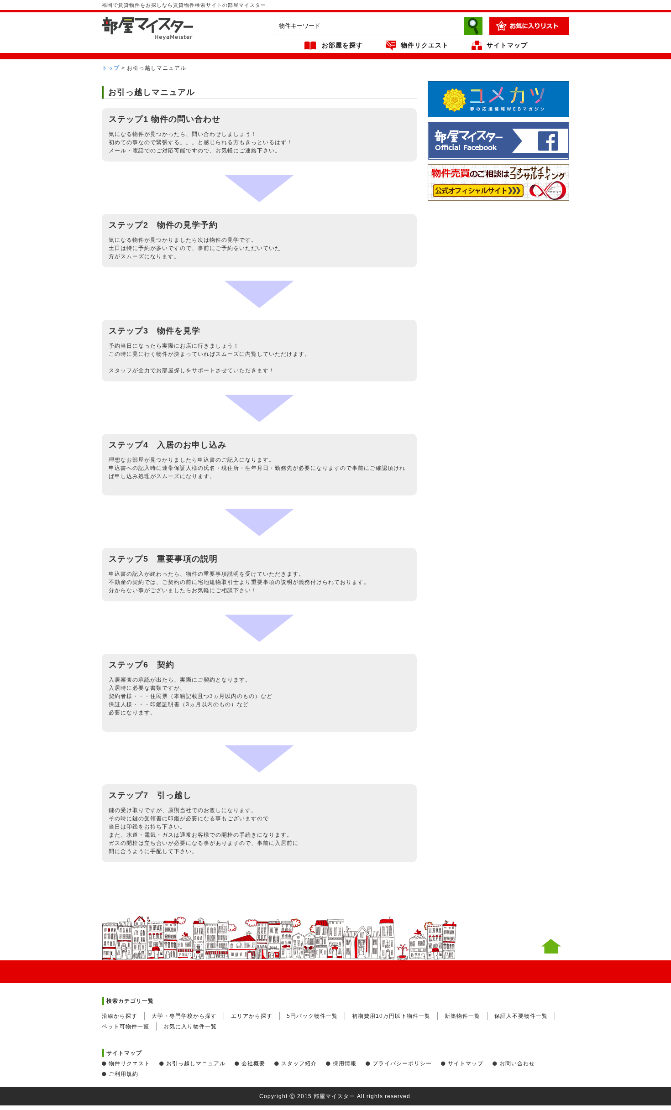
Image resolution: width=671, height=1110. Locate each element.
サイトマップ (507, 45)
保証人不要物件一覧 (521, 1016)
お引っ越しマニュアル (195, 1063)
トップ (111, 68)
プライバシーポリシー (402, 1063)
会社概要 (253, 1063)
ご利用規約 (123, 1074)
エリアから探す (252, 1016)
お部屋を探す (342, 45)
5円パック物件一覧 (312, 1016)
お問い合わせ (517, 1063)
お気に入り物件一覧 (190, 1026)
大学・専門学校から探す (184, 1016)
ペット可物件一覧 (125, 1026)
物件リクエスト (425, 45)
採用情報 (344, 1063)
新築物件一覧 (462, 1016)
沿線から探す (119, 1016)
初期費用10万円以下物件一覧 (391, 1016)
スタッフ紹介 (299, 1063)
